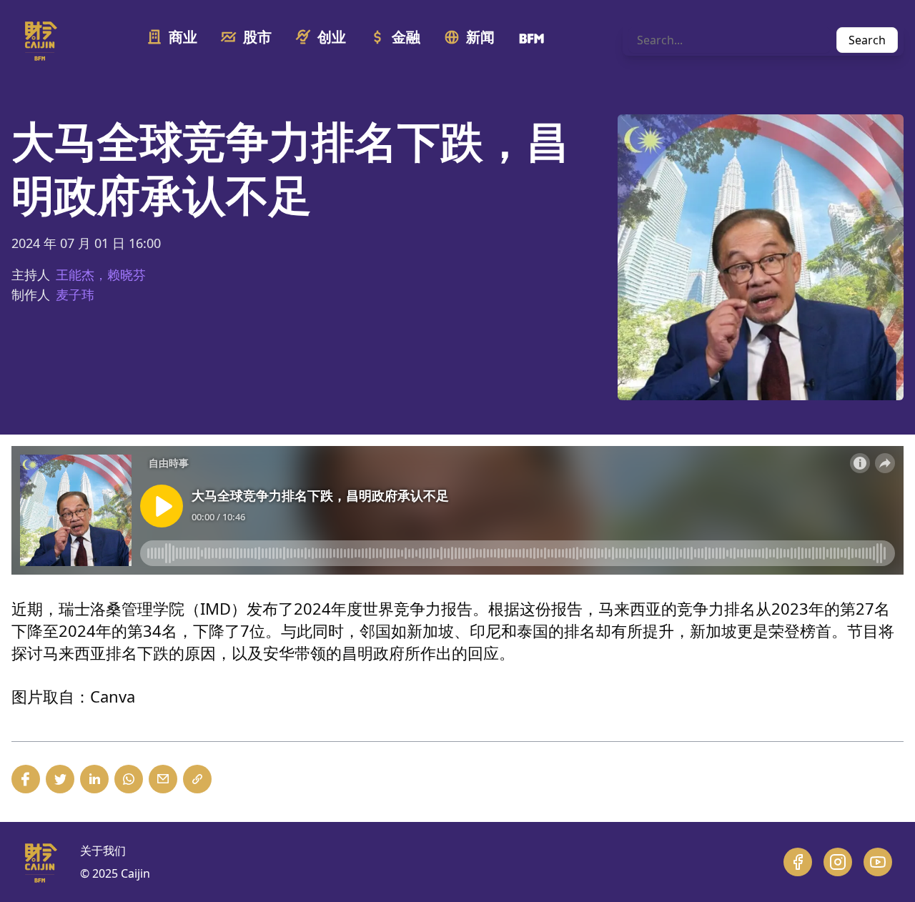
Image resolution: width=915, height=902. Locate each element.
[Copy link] (197, 779)
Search (867, 40)
